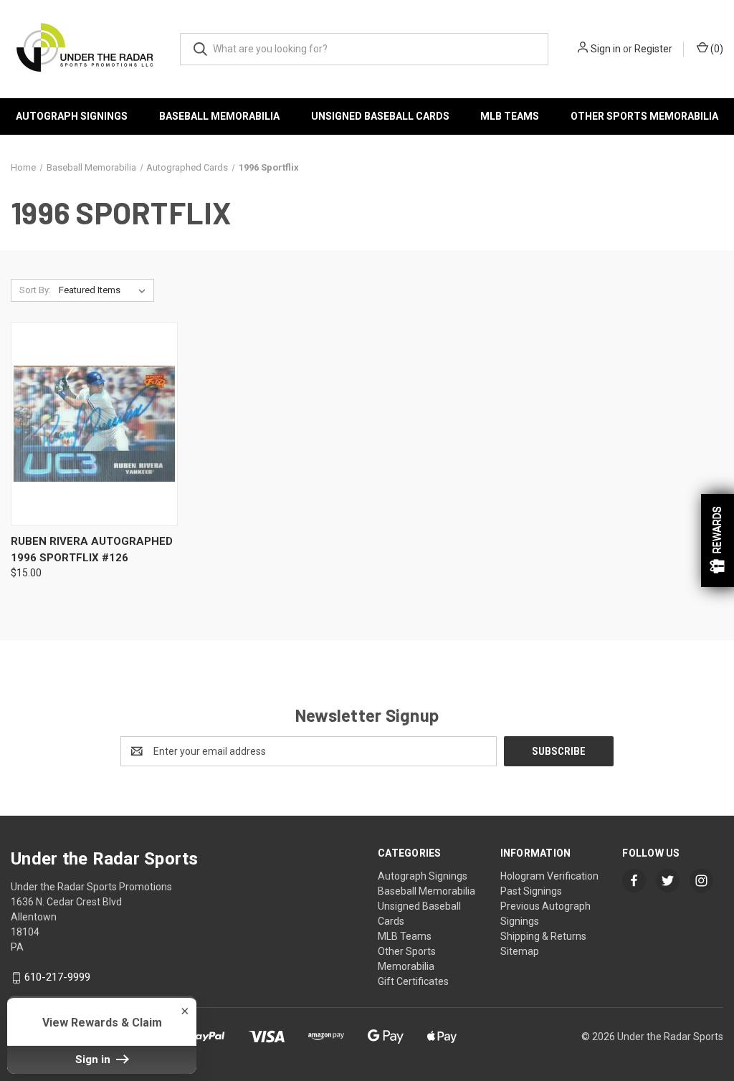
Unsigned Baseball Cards (380, 116)
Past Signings (531, 891)
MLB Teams (509, 116)
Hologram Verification (549, 876)
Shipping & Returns (543, 936)
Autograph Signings (72, 116)
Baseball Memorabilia (219, 116)
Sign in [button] (94, 1059)
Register (653, 48)
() (715, 48)
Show (717, 540)
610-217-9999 (57, 977)
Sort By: (35, 290)
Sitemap (519, 951)
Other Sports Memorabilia (644, 116)
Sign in (606, 48)
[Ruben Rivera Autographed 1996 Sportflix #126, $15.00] (94, 424)
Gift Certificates (413, 981)
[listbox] (105, 290)
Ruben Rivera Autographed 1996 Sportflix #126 (92, 549)
